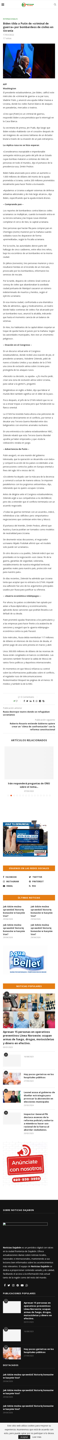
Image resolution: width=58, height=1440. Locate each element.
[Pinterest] (17, 1285)
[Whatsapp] (27, 1285)
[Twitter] (9, 1285)
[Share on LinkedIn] (31, 701)
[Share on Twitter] (27, 701)
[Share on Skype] (43, 701)
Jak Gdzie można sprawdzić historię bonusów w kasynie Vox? (14, 911)
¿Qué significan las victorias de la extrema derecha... (29, 785)
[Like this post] (18, 701)
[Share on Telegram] (40, 701)
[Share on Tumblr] (33, 701)
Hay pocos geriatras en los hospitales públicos (39, 1076)
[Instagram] (13, 1285)
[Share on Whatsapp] (36, 701)
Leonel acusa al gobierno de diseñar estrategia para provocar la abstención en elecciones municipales (39, 1097)
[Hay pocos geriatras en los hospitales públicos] (12, 1079)
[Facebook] (5, 1285)
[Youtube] (22, 1285)
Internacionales (10, 19)
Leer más (36, 1437)
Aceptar (24, 1437)
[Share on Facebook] (24, 701)
